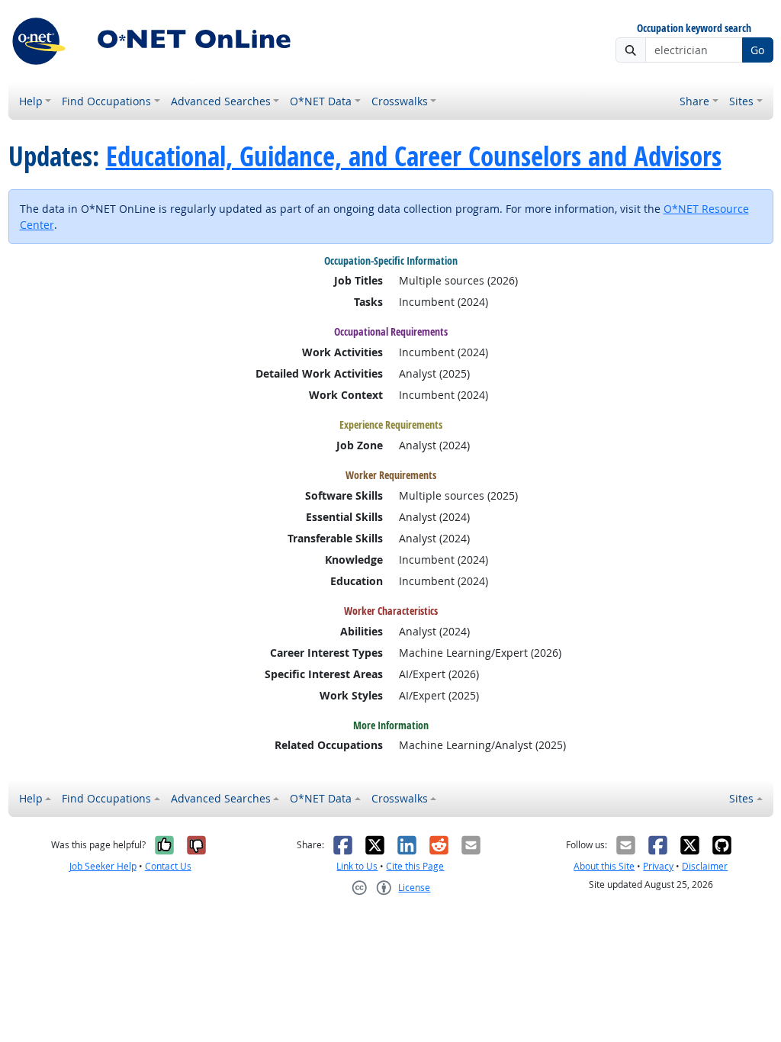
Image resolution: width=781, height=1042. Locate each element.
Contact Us (168, 866)
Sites (741, 101)
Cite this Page (415, 866)
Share (694, 101)
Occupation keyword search (694, 28)
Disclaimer (705, 866)
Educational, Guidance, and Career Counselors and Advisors (414, 156)
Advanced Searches (221, 101)
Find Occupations (106, 101)
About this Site (604, 866)
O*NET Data (321, 101)
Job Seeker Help (103, 866)
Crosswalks (399, 101)
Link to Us (357, 866)
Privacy (658, 866)
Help (31, 101)
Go (757, 50)
